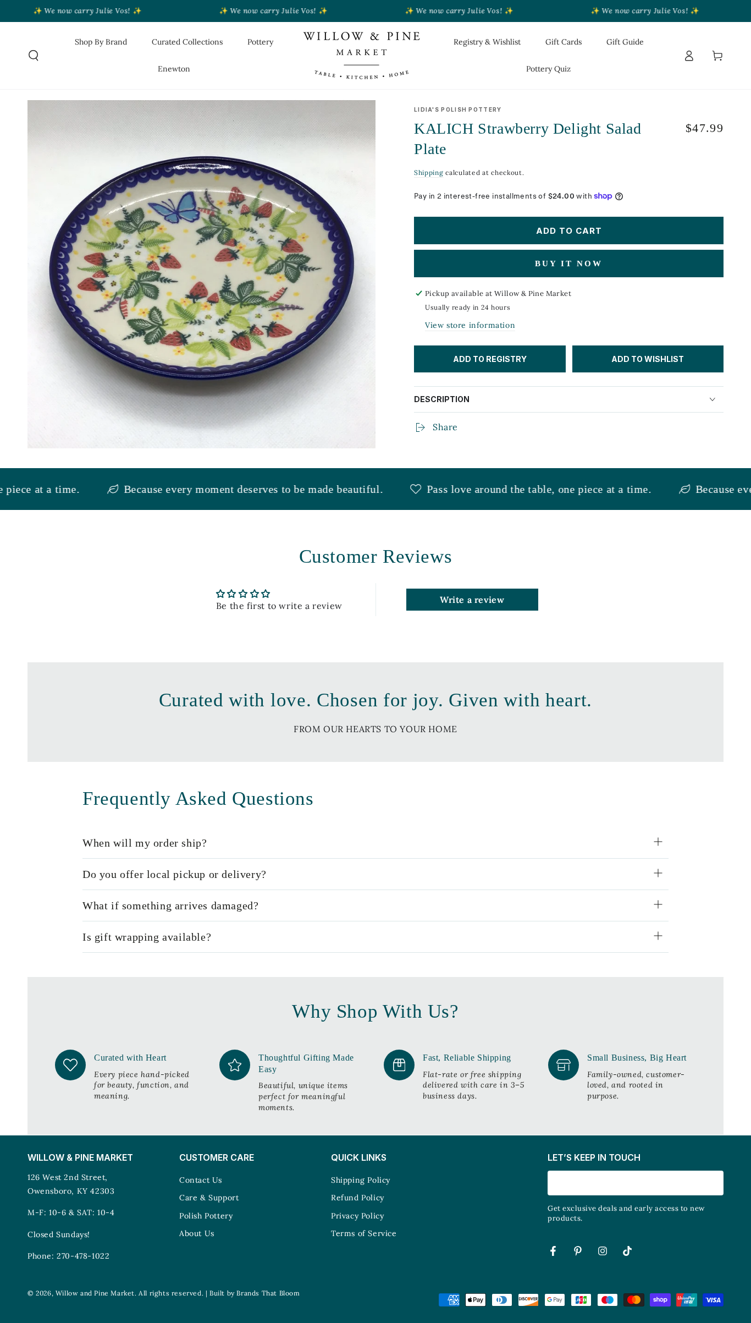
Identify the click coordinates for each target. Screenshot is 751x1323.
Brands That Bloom (268, 1293)
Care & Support (209, 1198)
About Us (196, 1233)
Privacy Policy (357, 1216)
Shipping (429, 172)
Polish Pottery (206, 1216)
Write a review (472, 599)
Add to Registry (490, 359)
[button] (33, 55)
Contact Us (200, 1180)
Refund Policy (357, 1198)
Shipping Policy (360, 1180)
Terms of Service (364, 1233)
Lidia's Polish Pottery (458, 109)
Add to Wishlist (647, 359)
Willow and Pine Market (95, 1293)
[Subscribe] (717, 1183)
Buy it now (569, 263)
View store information (470, 325)
